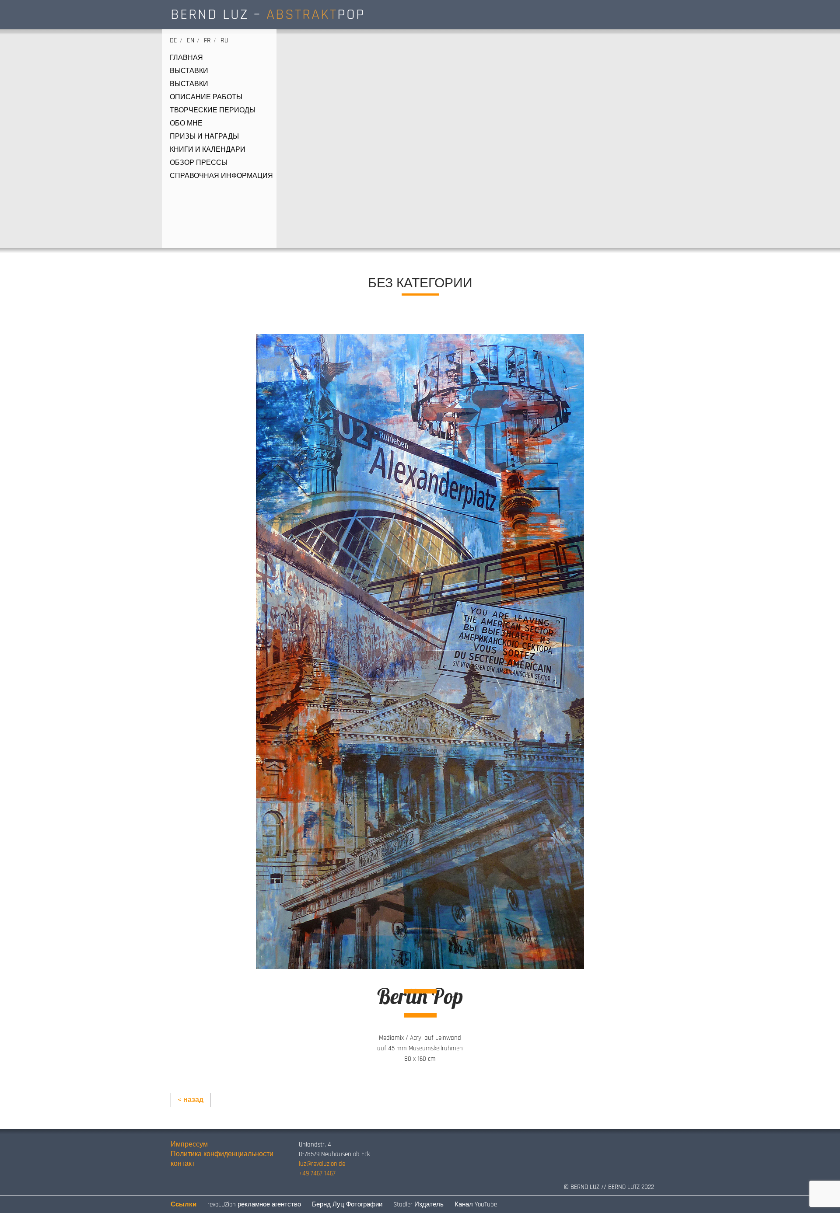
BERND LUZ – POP (268, 14)
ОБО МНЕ (186, 123)
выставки (189, 71)
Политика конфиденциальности (222, 1154)
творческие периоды (213, 110)
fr (207, 40)
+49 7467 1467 (317, 1173)
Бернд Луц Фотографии (347, 1204)
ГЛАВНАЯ (186, 58)
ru (224, 40)
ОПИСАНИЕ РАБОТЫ (206, 97)
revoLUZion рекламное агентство (254, 1204)
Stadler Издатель (418, 1204)
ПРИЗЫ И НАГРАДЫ (204, 136)
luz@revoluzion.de (322, 1164)
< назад (190, 1100)
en (190, 40)
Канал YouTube (476, 1204)
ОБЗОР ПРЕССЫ (199, 163)
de (173, 40)
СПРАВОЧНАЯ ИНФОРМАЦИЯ (221, 176)
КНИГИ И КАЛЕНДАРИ (207, 150)
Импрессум (189, 1144)
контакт (183, 1163)
